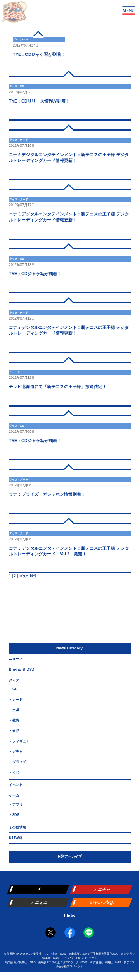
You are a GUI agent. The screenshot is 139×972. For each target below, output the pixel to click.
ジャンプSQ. (102, 902)
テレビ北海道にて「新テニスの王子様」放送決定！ (58, 386)
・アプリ (16, 804)
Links (69, 915)
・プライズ (17, 762)
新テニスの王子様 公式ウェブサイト (14, 14)
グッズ (14, 680)
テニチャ (102, 889)
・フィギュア (19, 741)
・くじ (14, 772)
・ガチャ (16, 751)
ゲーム (14, 795)
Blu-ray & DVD (21, 669)
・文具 (14, 710)
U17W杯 (15, 838)
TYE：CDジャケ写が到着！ (39, 54)
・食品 (14, 731)
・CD (13, 689)
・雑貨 (14, 720)
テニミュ (38, 902)
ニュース (16, 659)
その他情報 (17, 827)
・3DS (14, 815)
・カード (16, 699)
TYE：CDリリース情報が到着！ (39, 101)
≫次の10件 (28, 576)
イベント (16, 785)
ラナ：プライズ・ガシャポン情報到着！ (47, 494)
